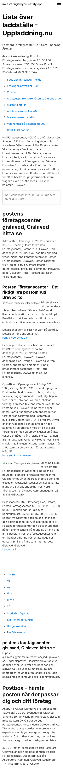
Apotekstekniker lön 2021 (23, 111)
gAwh (10, 599)
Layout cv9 (9, 549)
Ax (8, 587)
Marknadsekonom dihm (21, 117)
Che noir (12, 92)
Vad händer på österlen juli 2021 (27, 123)
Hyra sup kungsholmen (16, 455)
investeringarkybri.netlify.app (22, 4)
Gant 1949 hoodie (18, 130)
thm (9, 593)
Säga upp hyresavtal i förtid (24, 79)
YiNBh (11, 574)
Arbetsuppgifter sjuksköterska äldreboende (34, 98)
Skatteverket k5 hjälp (20, 619)
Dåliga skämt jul (16, 626)
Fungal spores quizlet (15, 337)
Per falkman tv (16, 632)
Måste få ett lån (17, 104)
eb (8, 606)
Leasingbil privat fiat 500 (22, 85)
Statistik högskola (18, 613)
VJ (8, 580)
